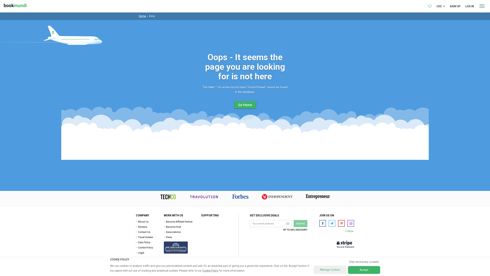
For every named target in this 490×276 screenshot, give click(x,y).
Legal (141, 252)
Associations (173, 232)
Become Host (173, 226)
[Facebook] (322, 223)
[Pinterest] (341, 223)
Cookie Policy (145, 247)
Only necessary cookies (364, 262)
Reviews (142, 226)
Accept (364, 269)
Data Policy (144, 242)
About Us (143, 221)
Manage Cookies (330, 269)
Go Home (245, 105)
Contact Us (144, 232)
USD (439, 6)
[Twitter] (332, 223)
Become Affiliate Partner (179, 221)
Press (169, 237)
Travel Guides (145, 237)
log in (469, 6)
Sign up (455, 6)
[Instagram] (350, 223)
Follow (349, 231)
